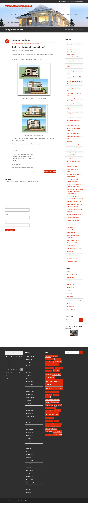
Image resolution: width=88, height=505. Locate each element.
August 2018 (29, 387)
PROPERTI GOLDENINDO (73, 287)
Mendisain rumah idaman (73, 204)
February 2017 (29, 416)
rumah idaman (52, 401)
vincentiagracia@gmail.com (79, 1)
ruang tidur (57, 397)
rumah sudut (31, 30)
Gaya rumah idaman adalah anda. (75, 91)
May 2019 (28, 365)
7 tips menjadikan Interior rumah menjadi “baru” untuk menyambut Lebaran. (75, 59)
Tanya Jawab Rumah (40, 13)
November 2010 (30, 463)
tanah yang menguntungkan (55, 413)
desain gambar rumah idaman (74, 145)
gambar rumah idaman (48, 29)
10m (12, 11)
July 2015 (28, 428)
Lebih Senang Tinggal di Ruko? (74, 235)
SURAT (68, 290)
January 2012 (29, 448)
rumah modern (49, 408)
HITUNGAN (69, 11)
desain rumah (58, 348)
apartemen (48, 343)
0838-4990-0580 (66, 1)
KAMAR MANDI (70, 274)
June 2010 (28, 473)
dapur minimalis (55, 343)
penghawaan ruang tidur (72, 248)
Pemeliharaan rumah (72, 211)
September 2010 (30, 470)
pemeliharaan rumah (55, 389)
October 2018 (29, 381)
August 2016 (29, 422)
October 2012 (29, 441)
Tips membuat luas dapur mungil (74, 188)
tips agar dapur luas (49, 418)
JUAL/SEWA (76, 11)
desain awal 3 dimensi (49, 348)
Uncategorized (70, 293)
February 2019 (29, 368)
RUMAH (31, 13)
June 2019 (28, 362)
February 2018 (29, 394)
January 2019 (29, 372)
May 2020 (28, 353)
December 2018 (30, 375)
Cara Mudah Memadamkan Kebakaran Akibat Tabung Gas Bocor (74, 76)
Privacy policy (24, 13)
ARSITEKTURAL (39, 30)
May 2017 (28, 410)
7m (37, 11)
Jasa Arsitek (69, 128)
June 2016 (28, 425)
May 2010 (28, 476)
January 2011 (29, 460)
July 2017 (28, 406)
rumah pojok (18, 30)
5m (29, 11)
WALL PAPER (70, 296)
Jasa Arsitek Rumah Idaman (73, 242)
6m (33, 11)
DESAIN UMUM (30, 29)
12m (16, 11)
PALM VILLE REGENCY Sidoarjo (12, 13)
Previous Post (48, 158)
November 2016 (30, 419)
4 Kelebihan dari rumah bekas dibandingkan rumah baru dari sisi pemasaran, (75, 32)
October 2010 (29, 466)
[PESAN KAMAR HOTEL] (74, 320)
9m (45, 11)
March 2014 (29, 438)
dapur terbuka (58, 346)
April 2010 (28, 479)
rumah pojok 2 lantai (25, 30)
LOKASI (69, 280)
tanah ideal (47, 413)
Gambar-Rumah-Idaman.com (19, 6)
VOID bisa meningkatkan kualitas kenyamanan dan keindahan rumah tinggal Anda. (75, 178)
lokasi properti (55, 381)
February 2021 (29, 346)
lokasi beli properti (49, 381)
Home (7, 11)
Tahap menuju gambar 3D (73, 132)
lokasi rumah (48, 384)
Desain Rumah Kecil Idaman (74, 201)
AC (67, 258)
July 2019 (28, 359)
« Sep (6, 365)
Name (7, 194)
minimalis (48, 389)
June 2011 (28, 451)
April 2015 (28, 432)
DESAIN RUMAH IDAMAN (59, 11)
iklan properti (70, 238)
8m (41, 11)
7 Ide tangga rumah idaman (73, 112)
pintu (55, 392)
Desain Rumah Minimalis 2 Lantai (75, 104)
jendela (47, 379)
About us (50, 11)
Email (6, 201)
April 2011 (28, 454)
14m (20, 11)
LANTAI (68, 277)
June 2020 (28, 349)
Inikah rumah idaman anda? (73, 120)
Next (54, 158)
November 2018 (30, 378)
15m (25, 11)
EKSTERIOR (70, 265)
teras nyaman (54, 415)
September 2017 (30, 403)
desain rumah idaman (39, 29)
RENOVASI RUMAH (72, 245)
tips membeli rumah (49, 421)
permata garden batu (49, 392)
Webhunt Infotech (24, 488)
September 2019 (30, 356)
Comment (7, 172)
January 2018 (29, 397)
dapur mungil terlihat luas (50, 346)
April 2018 (28, 391)
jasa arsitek (58, 376)
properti (59, 392)
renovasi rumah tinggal (49, 397)
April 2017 (28, 413)
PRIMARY (69, 284)
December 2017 (30, 400)
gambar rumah (57, 361)
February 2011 (29, 457)
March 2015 (29, 435)
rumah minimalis (71, 232)
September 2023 (30, 343)
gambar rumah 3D (50, 364)
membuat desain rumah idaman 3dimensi (52, 386)
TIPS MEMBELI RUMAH (73, 208)
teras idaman (48, 415)
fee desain (49, 361)
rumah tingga (56, 408)
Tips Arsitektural (58, 418)
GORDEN (69, 268)
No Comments (22, 29)
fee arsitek (56, 358)
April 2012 (28, 444)
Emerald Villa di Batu (72, 153)
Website (7, 209)
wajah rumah (58, 421)
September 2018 (30, 384)
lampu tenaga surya (71, 219)
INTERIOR (69, 271)
